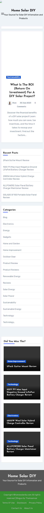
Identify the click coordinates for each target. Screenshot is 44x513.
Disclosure (22, 503)
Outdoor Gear (9, 257)
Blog (5, 217)
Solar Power (8, 296)
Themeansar (31, 498)
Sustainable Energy (12, 309)
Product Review (10, 263)
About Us (28, 508)
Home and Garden (11, 243)
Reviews (7, 283)
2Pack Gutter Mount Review (16, 160)
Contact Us (16, 508)
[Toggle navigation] (2, 14)
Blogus (19, 498)
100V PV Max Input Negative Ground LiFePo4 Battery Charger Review (20, 392)
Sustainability (13, 77)
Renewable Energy (11, 276)
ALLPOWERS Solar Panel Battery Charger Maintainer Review (21, 449)
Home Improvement (12, 250)
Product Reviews (11, 270)
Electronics (8, 224)
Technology (8, 315)
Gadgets (7, 237)
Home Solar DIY (23, 10)
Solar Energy (9, 289)
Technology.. (9, 322)
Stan (14, 103)
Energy (6, 230)
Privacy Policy (35, 503)
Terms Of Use (8, 503)
